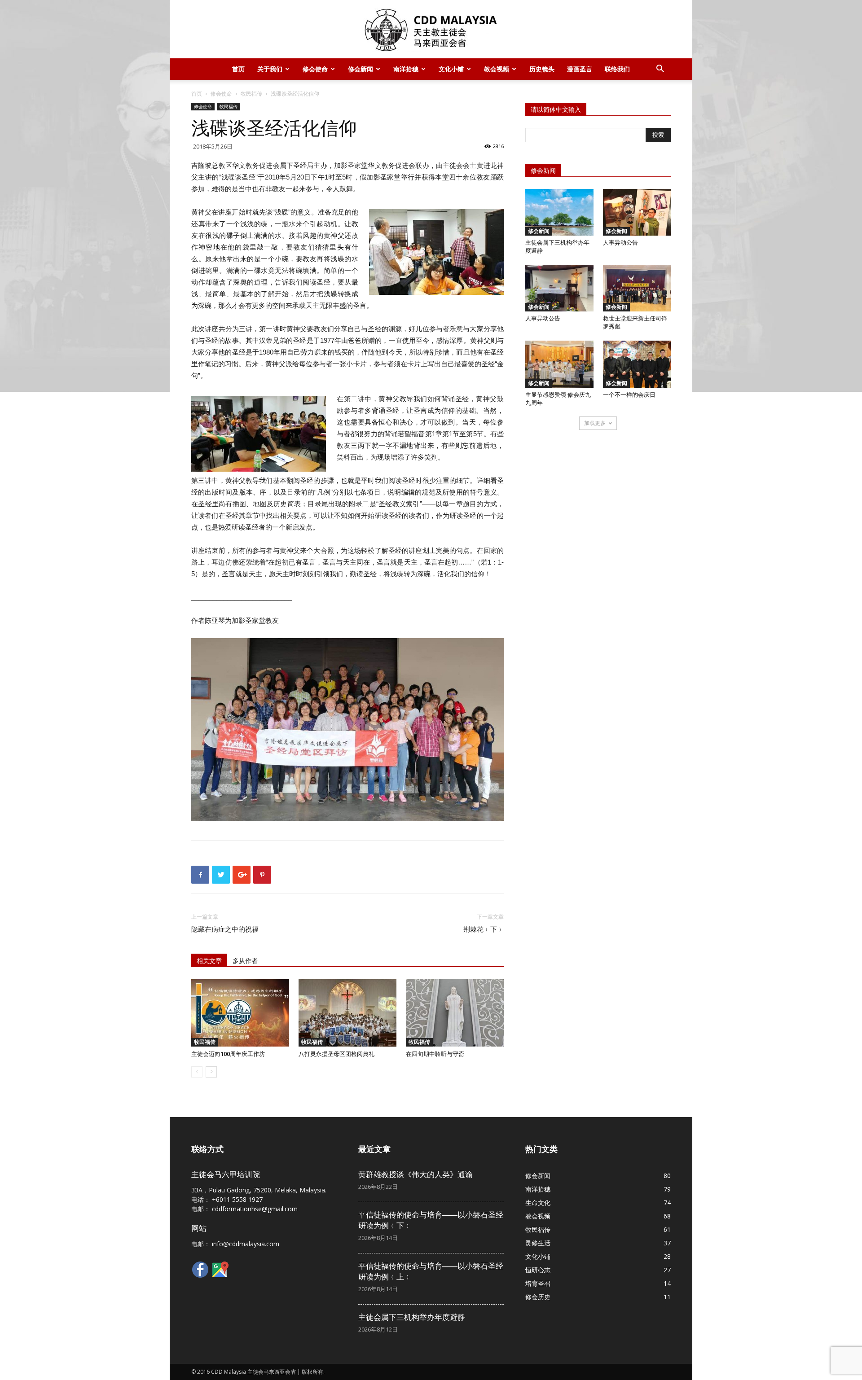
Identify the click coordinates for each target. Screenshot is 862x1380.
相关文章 (209, 960)
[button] (660, 70)
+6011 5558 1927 (237, 1199)
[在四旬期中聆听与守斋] (455, 1013)
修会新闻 (360, 69)
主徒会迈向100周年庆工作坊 (228, 1054)
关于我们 (269, 69)
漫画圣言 (579, 69)
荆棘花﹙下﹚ (483, 929)
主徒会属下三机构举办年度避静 (411, 1317)
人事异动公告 (620, 242)
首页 (238, 69)
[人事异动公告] (637, 212)
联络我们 (617, 69)
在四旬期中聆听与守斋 (435, 1054)
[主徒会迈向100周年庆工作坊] (240, 1013)
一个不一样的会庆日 (629, 394)
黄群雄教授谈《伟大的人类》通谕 (415, 1174)
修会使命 (315, 69)
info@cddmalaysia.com (245, 1244)
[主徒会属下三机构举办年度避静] (559, 212)
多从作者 (245, 960)
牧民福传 (251, 93)
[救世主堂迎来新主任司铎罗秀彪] (637, 288)
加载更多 (595, 423)
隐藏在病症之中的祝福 (225, 929)
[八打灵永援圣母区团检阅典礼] (347, 1013)
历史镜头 (541, 69)
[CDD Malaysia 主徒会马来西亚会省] (431, 30)
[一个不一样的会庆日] (637, 364)
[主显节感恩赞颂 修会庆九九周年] (559, 364)
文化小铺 (451, 69)
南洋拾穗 (405, 69)
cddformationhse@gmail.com (255, 1209)
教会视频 (496, 69)
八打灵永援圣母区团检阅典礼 (336, 1054)
